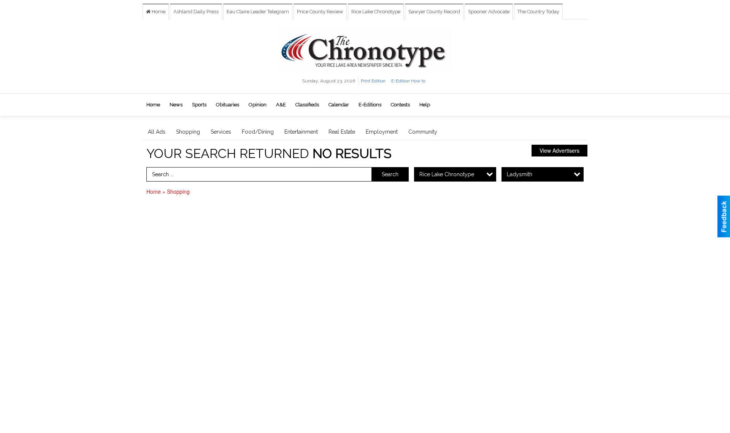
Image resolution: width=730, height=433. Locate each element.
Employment (382, 132)
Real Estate (341, 132)
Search (390, 174)
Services (221, 132)
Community (422, 132)
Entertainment (301, 132)
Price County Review (320, 11)
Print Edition (373, 81)
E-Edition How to (408, 81)
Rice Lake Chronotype (375, 11)
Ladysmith (519, 174)
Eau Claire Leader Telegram (258, 11)
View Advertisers (559, 150)
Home (158, 11)
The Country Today (538, 11)
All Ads (156, 132)
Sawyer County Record (434, 11)
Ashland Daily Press (196, 11)
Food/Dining (258, 132)
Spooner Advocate (488, 11)
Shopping (188, 132)
